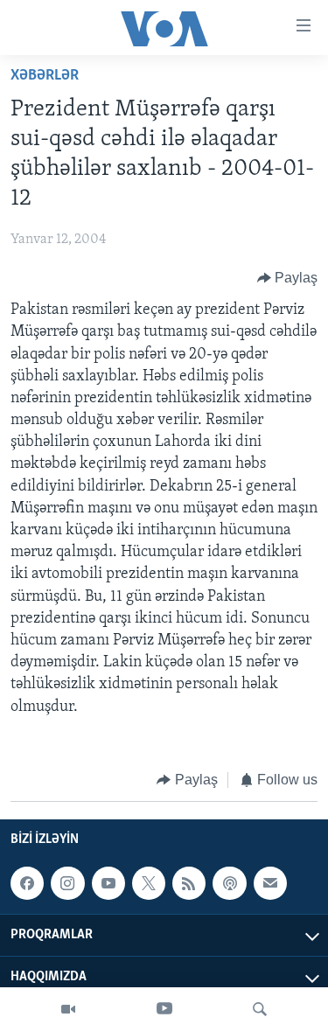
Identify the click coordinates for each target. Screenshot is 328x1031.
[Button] (287, 278)
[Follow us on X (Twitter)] (148, 883)
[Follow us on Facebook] (27, 883)
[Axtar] (260, 1009)
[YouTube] (164, 1009)
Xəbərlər (44, 76)
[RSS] (189, 883)
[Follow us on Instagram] (67, 883)
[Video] (68, 1009)
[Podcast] (229, 883)
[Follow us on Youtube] (108, 883)
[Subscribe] (270, 883)
